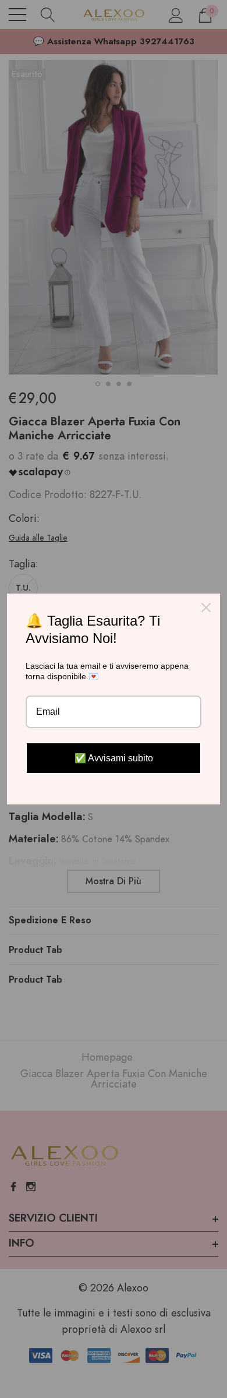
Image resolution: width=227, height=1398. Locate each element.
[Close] (206, 608)
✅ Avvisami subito (114, 758)
